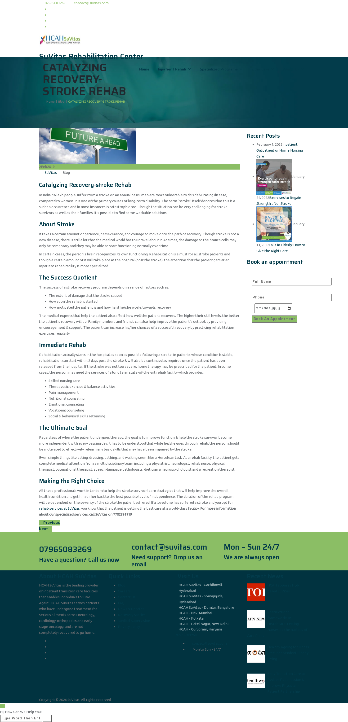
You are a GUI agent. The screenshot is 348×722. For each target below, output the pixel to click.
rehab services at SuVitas (59, 508)
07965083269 (55, 3)
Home (144, 69)
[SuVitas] (174, 39)
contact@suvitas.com (91, 3)
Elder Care (260, 69)
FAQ (121, 603)
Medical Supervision (134, 621)
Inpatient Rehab (172, 69)
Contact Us (126, 597)
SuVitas (51, 173)
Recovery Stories (132, 615)
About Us (291, 69)
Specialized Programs (219, 69)
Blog (121, 585)
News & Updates (131, 609)
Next (44, 529)
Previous (51, 522)
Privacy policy (129, 627)
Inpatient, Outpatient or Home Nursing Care (279, 150)
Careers (124, 591)
